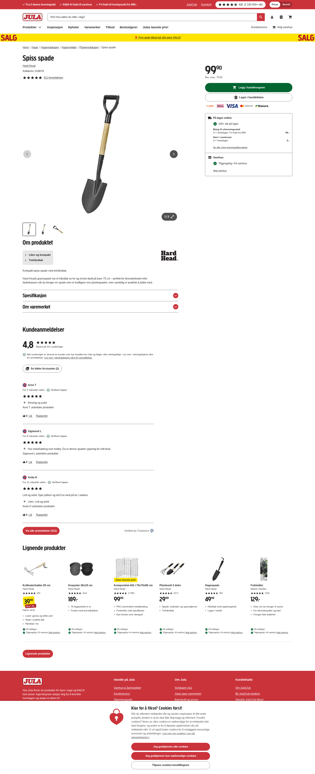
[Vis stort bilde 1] (100, 154)
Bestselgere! (128, 27)
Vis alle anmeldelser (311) (41, 530)
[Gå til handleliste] (281, 17)
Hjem (26, 47)
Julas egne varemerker (188, 693)
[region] (157, 737)
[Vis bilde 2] (43, 229)
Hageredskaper (50, 47)
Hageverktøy (69, 47)
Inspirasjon (55, 27)
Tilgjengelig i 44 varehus (89, 632)
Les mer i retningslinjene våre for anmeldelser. (68, 357)
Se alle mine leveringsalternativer (230, 147)
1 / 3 (166, 216)
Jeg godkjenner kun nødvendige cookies (170, 755)
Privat (275, 4)
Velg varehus (284, 27)
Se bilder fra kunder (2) (45, 368)
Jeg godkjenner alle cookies (170, 746)
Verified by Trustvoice (136, 530)
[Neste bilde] (174, 154)
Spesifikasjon (34, 295)
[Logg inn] (272, 17)
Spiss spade (108, 47)
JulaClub (192, 4)
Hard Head (29, 65)
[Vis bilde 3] (58, 229)
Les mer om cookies (174, 733)
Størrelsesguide (123, 699)
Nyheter (73, 27)
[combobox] (156, 17)
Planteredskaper (89, 47)
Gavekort (206, 4)
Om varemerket (36, 307)
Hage (35, 47)
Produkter (30, 27)
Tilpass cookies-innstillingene (170, 765)
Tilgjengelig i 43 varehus (43, 632)
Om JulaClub (243, 687)
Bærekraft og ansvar (186, 699)
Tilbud (110, 27)
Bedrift (286, 4)
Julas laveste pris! (155, 27)
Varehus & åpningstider (127, 687)
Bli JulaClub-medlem (247, 693)
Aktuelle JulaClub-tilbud (249, 699)
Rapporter (42, 416)
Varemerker (92, 27)
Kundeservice (259, 27)
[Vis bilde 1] (29, 229)
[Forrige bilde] (27, 154)
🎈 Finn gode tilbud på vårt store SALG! (158, 37)
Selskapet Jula (183, 687)
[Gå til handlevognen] (290, 17)
